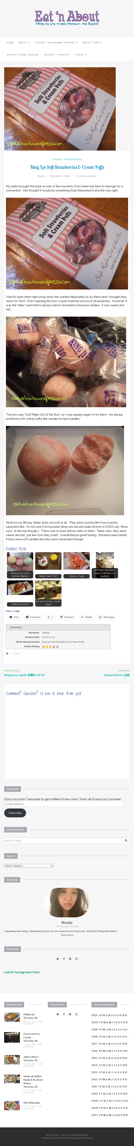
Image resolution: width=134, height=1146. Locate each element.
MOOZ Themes (60, 1138)
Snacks (78, 159)
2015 (94, 1058)
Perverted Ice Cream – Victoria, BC (31, 1037)
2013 (94, 1072)
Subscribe (15, 813)
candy (17, 653)
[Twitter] (58, 958)
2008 (94, 1107)
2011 (94, 1086)
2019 (94, 1029)
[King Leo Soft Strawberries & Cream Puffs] (60, 108)
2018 (94, 1036)
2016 (94, 1050)
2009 (94, 1100)
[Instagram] (77, 958)
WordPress (87, 1138)
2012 (94, 1079)
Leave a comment (88, 176)
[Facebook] (64, 958)
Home (10, 43)
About (23, 43)
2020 (94, 1022)
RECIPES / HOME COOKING (23, 55)
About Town (91, 43)
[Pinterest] (70, 958)
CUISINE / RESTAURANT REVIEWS (55, 43)
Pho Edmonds (31, 1102)
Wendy (40, 176)
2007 (94, 1115)
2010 (94, 1093)
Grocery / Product (57, 55)
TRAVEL (80, 55)
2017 (94, 1043)
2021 (94, 1015)
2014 (94, 1065)
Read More (67, 935)
